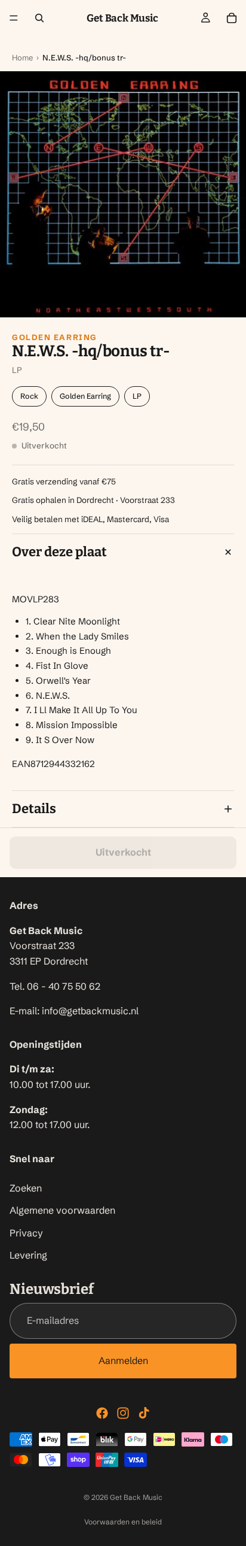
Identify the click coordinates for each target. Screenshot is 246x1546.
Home (22, 57)
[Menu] (13, 18)
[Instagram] (123, 1413)
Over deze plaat (59, 552)
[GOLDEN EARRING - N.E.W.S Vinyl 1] (123, 194)
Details (34, 809)
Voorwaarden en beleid (123, 1521)
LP (137, 396)
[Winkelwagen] (232, 18)
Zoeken (26, 1188)
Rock (29, 396)
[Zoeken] (39, 18)
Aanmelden (123, 1360)
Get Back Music (136, 1497)
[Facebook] (102, 1413)
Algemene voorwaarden (62, 1210)
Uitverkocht (123, 852)
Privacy (26, 1233)
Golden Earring (54, 337)
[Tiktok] (144, 1413)
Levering (28, 1255)
